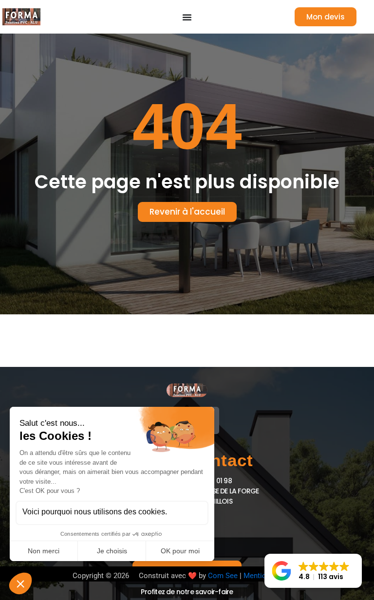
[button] (313, 571)
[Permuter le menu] (187, 17)
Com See (223, 575)
